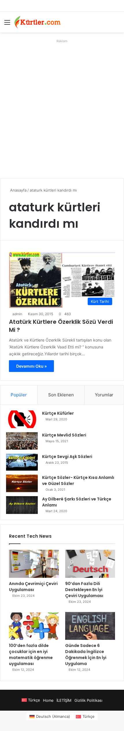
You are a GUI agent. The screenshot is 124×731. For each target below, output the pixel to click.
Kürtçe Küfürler (58, 413)
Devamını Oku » (31, 366)
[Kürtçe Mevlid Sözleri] (22, 441)
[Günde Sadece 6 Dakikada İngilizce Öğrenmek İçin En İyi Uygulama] (90, 626)
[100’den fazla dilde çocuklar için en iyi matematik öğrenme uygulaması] (34, 626)
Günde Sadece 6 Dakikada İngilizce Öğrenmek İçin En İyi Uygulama (85, 654)
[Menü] (7, 24)
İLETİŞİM (64, 700)
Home (48, 700)
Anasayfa (18, 190)
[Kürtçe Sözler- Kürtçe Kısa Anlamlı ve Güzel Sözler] (22, 483)
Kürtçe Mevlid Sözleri (64, 435)
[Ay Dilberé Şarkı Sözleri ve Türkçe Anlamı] (22, 505)
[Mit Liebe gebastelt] (37, 22)
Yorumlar (104, 394)
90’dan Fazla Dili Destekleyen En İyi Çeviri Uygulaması (84, 590)
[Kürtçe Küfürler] (22, 419)
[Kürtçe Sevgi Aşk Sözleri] (22, 462)
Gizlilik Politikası (88, 700)
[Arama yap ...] (117, 24)
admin (17, 314)
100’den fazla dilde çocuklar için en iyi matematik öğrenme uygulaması (31, 654)
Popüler (19, 394)
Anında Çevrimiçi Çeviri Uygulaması (33, 586)
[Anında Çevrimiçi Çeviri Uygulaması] (34, 564)
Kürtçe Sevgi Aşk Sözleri (67, 456)
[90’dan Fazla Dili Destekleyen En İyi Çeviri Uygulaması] (90, 564)
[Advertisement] (62, 106)
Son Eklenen (61, 394)
